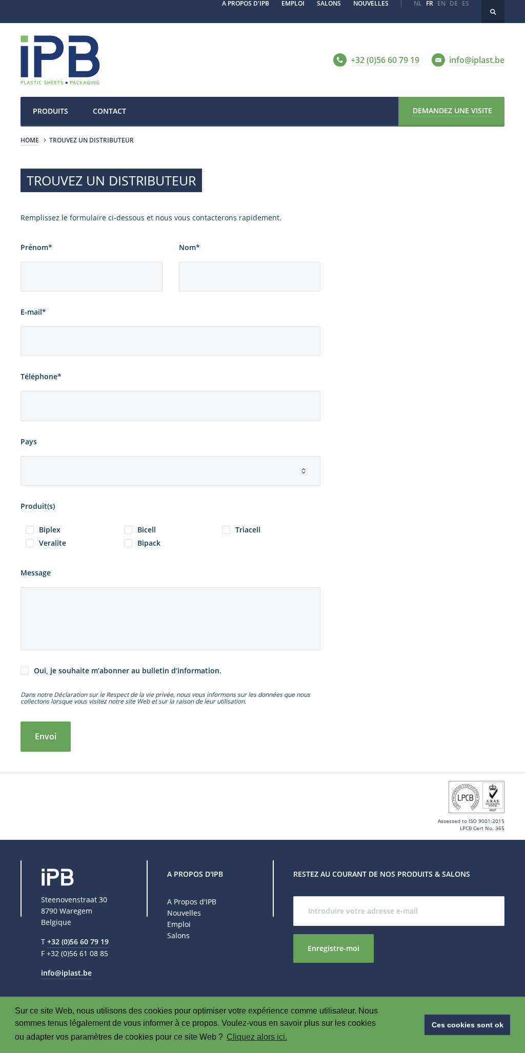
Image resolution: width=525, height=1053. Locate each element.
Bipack (148, 543)
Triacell (247, 530)
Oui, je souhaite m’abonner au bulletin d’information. (127, 671)
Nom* (189, 247)
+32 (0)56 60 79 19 (78, 941)
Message (36, 573)
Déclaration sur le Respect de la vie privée (113, 694)
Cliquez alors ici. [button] (257, 1037)
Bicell (146, 530)
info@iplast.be (66, 973)
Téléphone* (41, 377)
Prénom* (36, 247)
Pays (29, 442)
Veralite (52, 543)
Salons (178, 935)
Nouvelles (184, 913)
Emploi (179, 924)
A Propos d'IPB (191, 901)
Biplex (49, 530)
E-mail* (33, 312)
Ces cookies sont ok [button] (467, 1025)
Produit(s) (38, 506)
